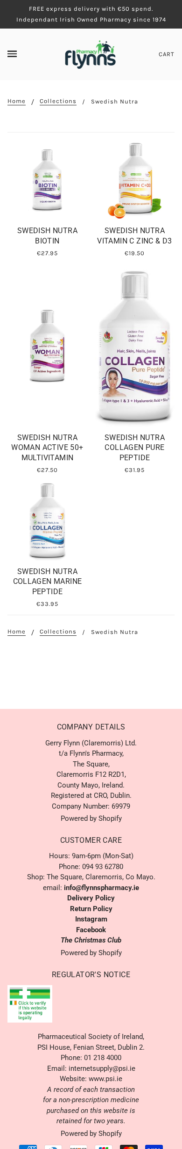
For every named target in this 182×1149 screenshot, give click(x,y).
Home (16, 101)
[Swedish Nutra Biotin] (47, 180)
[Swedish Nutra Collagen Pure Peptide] (135, 345)
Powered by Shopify (91, 818)
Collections (58, 101)
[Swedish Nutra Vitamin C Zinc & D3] (135, 180)
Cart (167, 54)
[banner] (90, 54)
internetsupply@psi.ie (102, 1068)
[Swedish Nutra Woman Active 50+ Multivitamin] (47, 345)
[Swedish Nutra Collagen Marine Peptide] (47, 521)
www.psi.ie (105, 1079)
